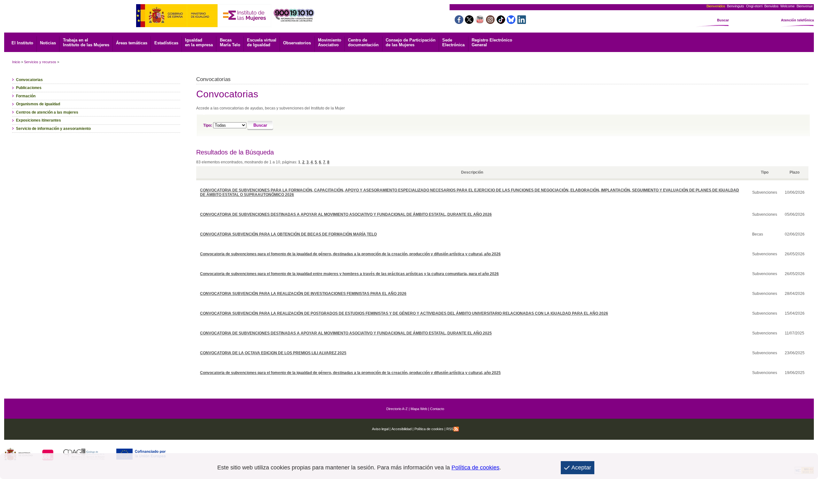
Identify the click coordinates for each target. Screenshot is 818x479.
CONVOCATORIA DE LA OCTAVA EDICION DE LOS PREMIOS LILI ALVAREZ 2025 (273, 353)
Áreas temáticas (131, 43)
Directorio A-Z (397, 409)
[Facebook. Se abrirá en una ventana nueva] (459, 22)
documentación (363, 42)
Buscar (723, 20)
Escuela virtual (261, 42)
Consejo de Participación (411, 42)
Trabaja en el (86, 42)
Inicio (16, 62)
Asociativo (329, 42)
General (492, 42)
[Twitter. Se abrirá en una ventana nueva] (469, 22)
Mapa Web (419, 409)
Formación (25, 96)
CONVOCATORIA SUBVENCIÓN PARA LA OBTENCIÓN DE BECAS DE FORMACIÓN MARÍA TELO (288, 234)
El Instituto (22, 43)
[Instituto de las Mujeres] (244, 25)
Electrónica (453, 42)
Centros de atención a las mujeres (47, 112)
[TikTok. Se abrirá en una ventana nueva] (501, 22)
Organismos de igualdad (38, 104)
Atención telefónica (797, 20)
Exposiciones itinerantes (38, 120)
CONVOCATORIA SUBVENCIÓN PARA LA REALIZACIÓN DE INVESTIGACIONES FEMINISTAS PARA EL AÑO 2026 (303, 293)
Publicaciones (29, 88)
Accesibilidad (401, 429)
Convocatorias (29, 80)
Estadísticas (166, 43)
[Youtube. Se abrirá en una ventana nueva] (479, 22)
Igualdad (199, 42)
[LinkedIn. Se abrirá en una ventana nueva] (521, 22)
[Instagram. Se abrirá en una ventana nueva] (490, 22)
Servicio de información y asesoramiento (53, 128)
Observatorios (297, 43)
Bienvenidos (715, 6)
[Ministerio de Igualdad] (177, 25)
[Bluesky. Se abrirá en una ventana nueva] (511, 22)
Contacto (437, 409)
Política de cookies (428, 429)
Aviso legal (380, 429)
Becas (230, 42)
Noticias (48, 43)
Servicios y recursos (40, 62)
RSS (449, 429)
